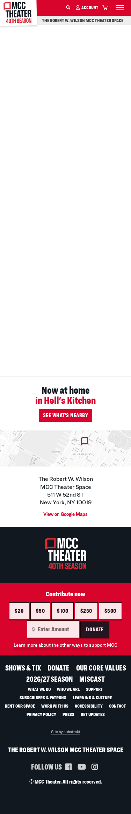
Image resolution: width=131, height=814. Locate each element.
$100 (62, 611)
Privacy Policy (41, 714)
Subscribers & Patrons (43, 697)
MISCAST (92, 679)
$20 (19, 611)
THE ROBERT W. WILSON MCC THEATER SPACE (82, 20)
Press (68, 714)
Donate (95, 629)
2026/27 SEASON (49, 679)
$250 (86, 611)
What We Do (39, 689)
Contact (117, 706)
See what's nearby (65, 415)
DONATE (59, 668)
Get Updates (93, 714)
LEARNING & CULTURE (92, 697)
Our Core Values (101, 668)
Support (94, 689)
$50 (40, 611)
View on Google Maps (65, 514)
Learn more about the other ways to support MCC (65, 645)
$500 (110, 611)
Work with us (54, 706)
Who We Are (68, 689)
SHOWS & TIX (23, 668)
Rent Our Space (20, 706)
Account (90, 7)
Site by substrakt (65, 731)
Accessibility (89, 706)
